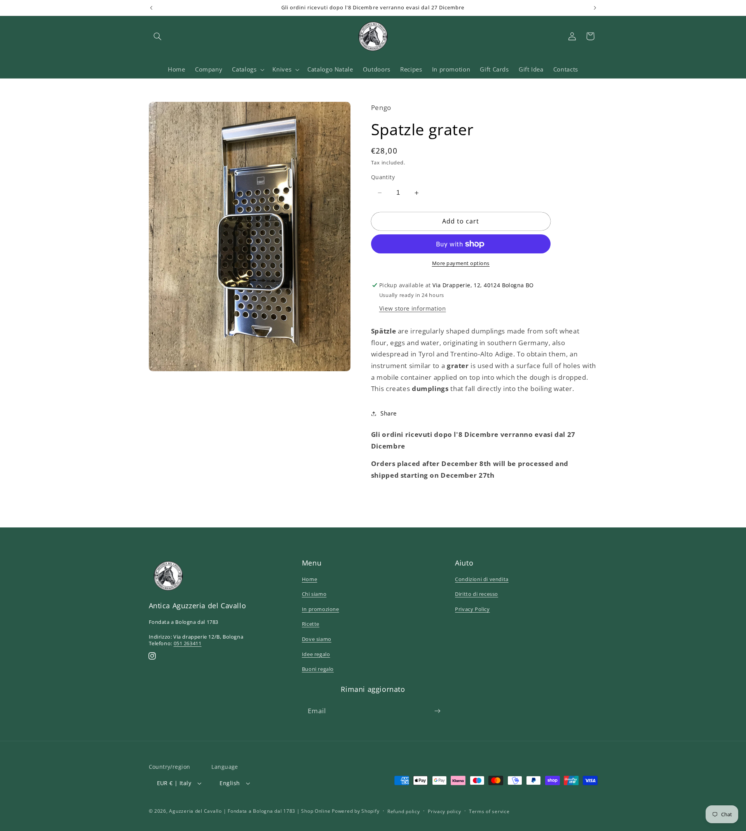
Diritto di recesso (476, 593)
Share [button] (388, 413)
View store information (412, 308)
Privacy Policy (472, 609)
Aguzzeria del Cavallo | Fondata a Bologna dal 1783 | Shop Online (249, 811)
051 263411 (188, 643)
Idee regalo (316, 654)
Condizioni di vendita (482, 579)
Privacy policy (444, 811)
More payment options (461, 263)
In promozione (320, 609)
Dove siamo (316, 638)
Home (309, 579)
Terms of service (489, 811)
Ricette (310, 623)
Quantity (383, 177)
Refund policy (403, 811)
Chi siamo (314, 593)
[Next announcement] (594, 8)
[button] (158, 36)
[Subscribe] (437, 711)
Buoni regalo (318, 668)
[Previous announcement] (151, 8)
